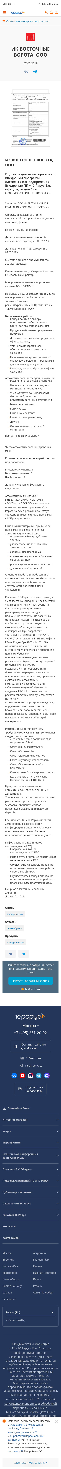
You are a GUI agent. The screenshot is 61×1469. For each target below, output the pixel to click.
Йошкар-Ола (10, 1266)
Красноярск (10, 1273)
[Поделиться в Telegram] (35, 72)
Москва (7, 1253)
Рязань (37, 1286)
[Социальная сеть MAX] (47, 1075)
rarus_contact (33, 1065)
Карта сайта (11, 1238)
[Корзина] (51, 12)
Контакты (9, 1226)
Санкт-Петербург (43, 1292)
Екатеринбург (41, 1259)
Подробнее (31, 1451)
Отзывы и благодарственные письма (27, 21)
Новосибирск (11, 1279)
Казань (37, 1266)
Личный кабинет (19, 1108)
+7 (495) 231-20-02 (47, 3)
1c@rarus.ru (32, 989)
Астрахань (39, 1253)
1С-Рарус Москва (15, 914)
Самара (7, 1292)
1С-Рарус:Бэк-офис (16, 942)
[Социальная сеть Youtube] (22, 1075)
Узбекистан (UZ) (15, 1320)
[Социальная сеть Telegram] (38, 1075)
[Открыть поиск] (46, 12)
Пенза (37, 1279)
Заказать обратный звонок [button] (30, 981)
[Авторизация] (56, 12)
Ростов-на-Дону (12, 1286)
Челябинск (9, 1299)
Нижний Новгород (44, 1273)
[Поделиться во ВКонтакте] (26, 72)
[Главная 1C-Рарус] (25, 12)
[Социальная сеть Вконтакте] (14, 1075)
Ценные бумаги (14, 928)
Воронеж (8, 1259)
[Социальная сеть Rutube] (30, 1075)
